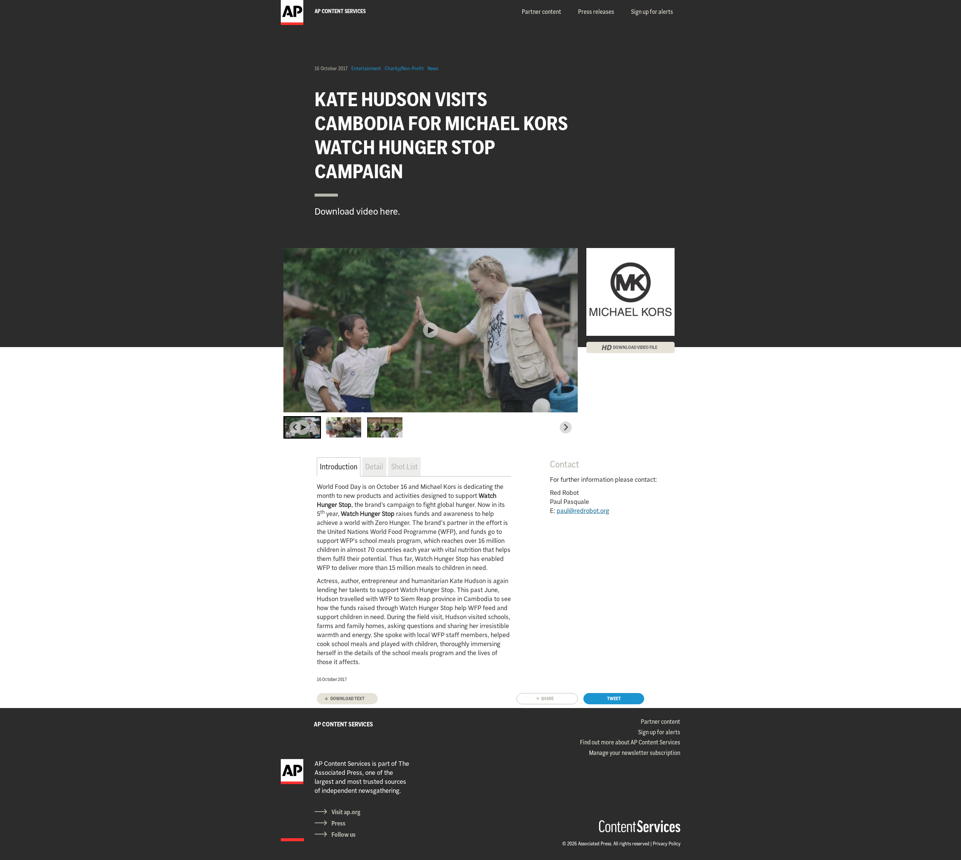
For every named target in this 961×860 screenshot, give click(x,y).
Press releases (596, 12)
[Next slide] (566, 427)
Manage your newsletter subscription (634, 753)
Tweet (614, 698)
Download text (347, 698)
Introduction (338, 466)
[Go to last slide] (295, 427)
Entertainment (366, 68)
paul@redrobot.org (583, 511)
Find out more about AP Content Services (630, 742)
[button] (302, 427)
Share (547, 698)
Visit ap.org (345, 812)
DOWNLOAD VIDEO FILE (635, 347)
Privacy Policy (667, 843)
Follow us (343, 834)
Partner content (541, 12)
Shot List (404, 466)
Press (338, 823)
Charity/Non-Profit (404, 68)
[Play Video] (430, 330)
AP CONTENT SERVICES (343, 724)
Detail (374, 466)
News (433, 68)
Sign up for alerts (652, 12)
